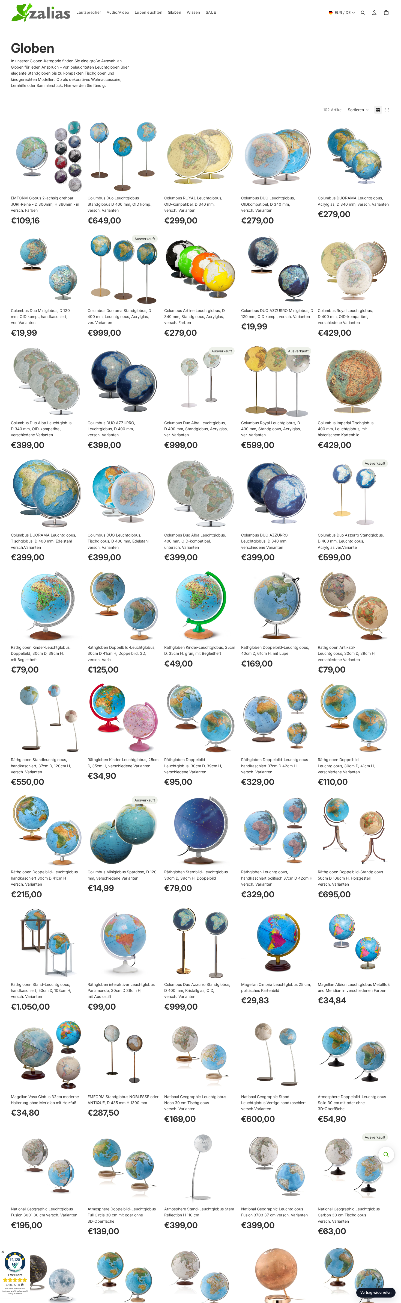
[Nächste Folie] (75, 157)
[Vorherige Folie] (19, 157)
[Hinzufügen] (228, 185)
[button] (358, 110)
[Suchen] (363, 13)
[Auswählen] (75, 185)
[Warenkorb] (386, 13)
